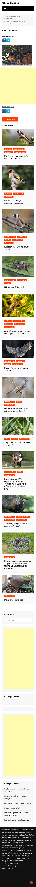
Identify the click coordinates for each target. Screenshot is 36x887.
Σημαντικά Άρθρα (20, 152)
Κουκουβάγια (20, 361)
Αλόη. (7, 439)
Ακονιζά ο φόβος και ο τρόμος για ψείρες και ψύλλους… (16, 814)
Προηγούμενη (11, 119)
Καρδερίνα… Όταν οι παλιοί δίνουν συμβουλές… (16, 790)
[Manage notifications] (31, 882)
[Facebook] (4, 40)
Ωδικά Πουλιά (10, 3)
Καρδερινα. (8, 152)
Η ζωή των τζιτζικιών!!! (14, 287)
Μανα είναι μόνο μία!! (14, 600)
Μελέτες (7, 239)
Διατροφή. (8, 149)
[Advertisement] (18, 85)
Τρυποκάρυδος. (21, 520)
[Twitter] (8, 40)
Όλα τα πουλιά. (18, 193)
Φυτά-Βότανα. (9, 327)
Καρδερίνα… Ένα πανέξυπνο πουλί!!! (17, 803)
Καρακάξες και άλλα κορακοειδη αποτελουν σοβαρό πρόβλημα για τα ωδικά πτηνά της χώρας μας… (15, 484)
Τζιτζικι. (7, 283)
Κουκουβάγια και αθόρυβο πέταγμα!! (17, 820)
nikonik (30, 866)
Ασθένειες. (8, 321)
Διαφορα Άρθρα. (19, 149)
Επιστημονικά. (22, 236)
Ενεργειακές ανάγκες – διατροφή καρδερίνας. (15, 797)
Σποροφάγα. (8, 196)
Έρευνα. (19, 516)
